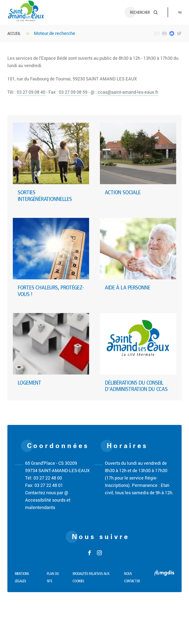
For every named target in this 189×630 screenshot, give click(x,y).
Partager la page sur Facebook (171, 33)
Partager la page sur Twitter (179, 33)
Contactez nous (157, 33)
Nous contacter (132, 577)
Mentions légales (22, 577)
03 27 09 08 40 (31, 92)
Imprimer (164, 33)
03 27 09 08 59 (73, 92)
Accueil (14, 33)
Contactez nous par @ (46, 492)
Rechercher (140, 12)
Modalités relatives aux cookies (91, 577)
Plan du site (53, 577)
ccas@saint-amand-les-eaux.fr (128, 92)
